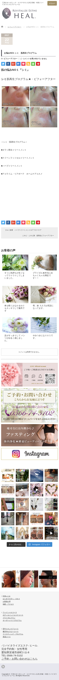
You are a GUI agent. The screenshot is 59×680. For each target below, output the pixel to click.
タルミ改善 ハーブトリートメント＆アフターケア (24, 230)
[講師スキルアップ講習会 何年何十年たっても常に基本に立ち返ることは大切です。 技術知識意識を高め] (7, 504)
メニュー (52, 3)
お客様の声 (7, 601)
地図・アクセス (8, 604)
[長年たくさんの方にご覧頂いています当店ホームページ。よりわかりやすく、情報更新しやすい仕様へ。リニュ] (7, 475)
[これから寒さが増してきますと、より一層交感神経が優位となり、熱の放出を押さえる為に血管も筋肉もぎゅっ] (51, 504)
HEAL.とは (6, 596)
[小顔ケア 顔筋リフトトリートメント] (11, 578)
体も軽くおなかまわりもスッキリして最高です (14, 308)
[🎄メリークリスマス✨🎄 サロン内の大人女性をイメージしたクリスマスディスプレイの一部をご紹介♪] (7, 518)
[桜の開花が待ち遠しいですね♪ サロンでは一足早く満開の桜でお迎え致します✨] (36, 489)
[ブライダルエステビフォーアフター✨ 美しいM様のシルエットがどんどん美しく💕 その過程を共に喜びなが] (36, 533)
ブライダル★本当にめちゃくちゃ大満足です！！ (43, 275)
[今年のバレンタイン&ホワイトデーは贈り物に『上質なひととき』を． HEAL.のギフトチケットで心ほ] (51, 489)
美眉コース (7, 637)
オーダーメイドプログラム (12, 620)
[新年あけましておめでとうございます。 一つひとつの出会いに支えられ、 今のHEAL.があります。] (36, 475)
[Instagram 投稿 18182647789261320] (51, 533)
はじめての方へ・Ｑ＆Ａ (11, 599)
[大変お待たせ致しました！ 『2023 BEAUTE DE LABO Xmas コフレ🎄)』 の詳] (22, 533)
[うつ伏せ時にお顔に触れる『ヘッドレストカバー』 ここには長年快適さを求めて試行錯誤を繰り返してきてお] (22, 489)
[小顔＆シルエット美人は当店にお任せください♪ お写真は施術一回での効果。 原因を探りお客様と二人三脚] (36, 518)
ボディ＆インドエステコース (13, 615)
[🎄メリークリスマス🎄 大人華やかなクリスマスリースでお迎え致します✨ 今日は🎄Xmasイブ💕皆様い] (22, 518)
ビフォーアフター (14, 27)
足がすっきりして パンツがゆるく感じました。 (14, 338)
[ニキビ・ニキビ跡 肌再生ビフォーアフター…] (29, 578)
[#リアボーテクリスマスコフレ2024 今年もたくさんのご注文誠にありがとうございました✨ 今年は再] (51, 518)
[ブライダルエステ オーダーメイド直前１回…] (48, 578)
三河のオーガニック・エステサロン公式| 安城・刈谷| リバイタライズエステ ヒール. (29, 674)
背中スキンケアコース (10, 629)
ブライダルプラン (9, 618)
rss (3, 666)
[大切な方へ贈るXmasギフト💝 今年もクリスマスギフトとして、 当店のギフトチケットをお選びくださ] (51, 475)
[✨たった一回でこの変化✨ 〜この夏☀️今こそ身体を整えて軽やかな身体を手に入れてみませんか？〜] (7, 489)
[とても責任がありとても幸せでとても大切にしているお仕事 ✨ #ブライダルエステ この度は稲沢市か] (7, 533)
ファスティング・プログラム (13, 634)
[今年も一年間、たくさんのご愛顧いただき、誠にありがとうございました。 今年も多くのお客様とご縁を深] (22, 504)
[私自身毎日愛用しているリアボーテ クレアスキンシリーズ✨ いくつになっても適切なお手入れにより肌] (36, 504)
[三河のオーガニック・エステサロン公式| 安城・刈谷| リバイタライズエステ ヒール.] (22, 11)
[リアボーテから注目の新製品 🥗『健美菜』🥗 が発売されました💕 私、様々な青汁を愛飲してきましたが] (22, 475)
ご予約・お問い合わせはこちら (19, 658)
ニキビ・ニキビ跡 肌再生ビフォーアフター (38, 235)
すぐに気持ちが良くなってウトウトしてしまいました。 (14, 275)
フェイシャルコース (10, 612)
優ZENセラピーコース (10, 631)
